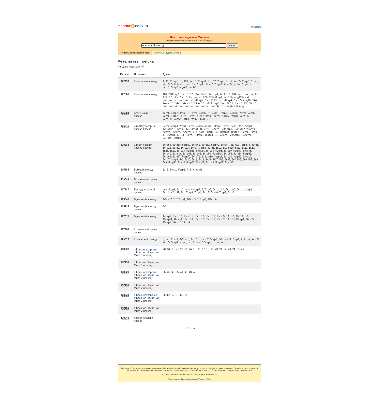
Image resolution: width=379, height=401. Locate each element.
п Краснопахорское (145, 249)
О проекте (256, 27)
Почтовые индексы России (167, 53)
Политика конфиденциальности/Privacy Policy (189, 379)
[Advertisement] (189, 13)
